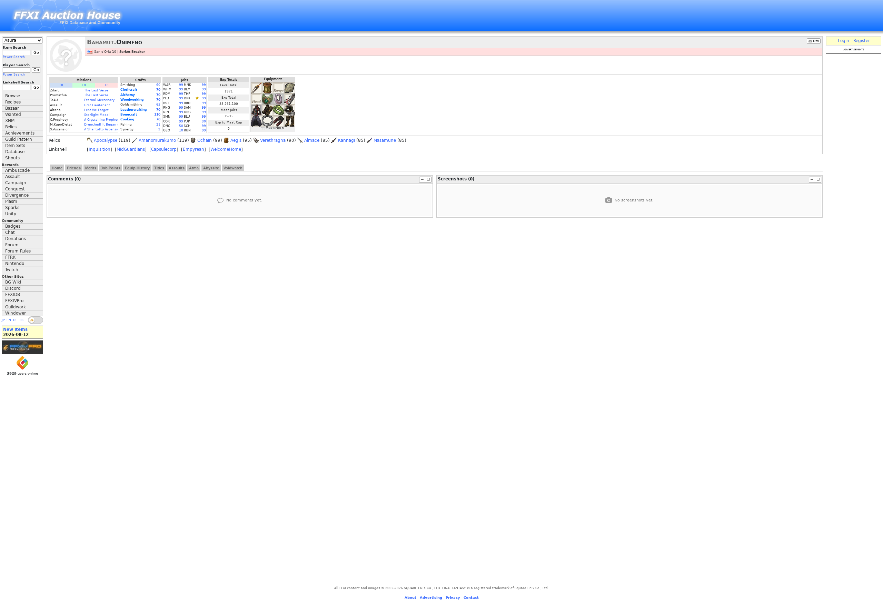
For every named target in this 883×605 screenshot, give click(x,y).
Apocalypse (105, 140)
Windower (15, 313)
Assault (12, 176)
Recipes (13, 102)
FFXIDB (12, 294)
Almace (311, 140)
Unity (10, 213)
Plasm (11, 201)
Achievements (19, 133)
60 (158, 85)
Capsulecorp (164, 149)
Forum (12, 244)
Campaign (15, 182)
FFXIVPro (14, 300)
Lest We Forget (96, 110)
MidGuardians (131, 149)
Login (843, 40)
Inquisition (99, 149)
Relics (11, 127)
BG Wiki (13, 282)
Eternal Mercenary (99, 100)
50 (181, 126)
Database (14, 151)
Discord (13, 288)
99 (181, 85)
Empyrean (193, 149)
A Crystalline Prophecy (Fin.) (107, 119)
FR (21, 320)
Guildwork (15, 307)
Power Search (14, 57)
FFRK (10, 257)
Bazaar (12, 108)
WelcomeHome (225, 149)
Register (861, 40)
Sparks (12, 207)
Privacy (453, 597)
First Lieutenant (97, 105)
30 (204, 121)
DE (15, 320)
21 (158, 124)
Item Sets (15, 145)
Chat (10, 232)
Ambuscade (17, 170)
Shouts (12, 158)
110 (157, 114)
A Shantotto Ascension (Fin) (107, 129)
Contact (471, 597)
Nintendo (14, 263)
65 (158, 104)
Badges (12, 226)
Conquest (15, 189)
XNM (9, 120)
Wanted (13, 114)
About (410, 597)
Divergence (17, 195)
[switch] (35, 320)
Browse (12, 95)
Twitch (11, 269)
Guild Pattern (18, 139)
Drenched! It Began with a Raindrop (113, 124)
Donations (15, 238)
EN (9, 320)
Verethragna (273, 140)
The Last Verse (96, 90)
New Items (15, 329)
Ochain (204, 140)
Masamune (385, 140)
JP (3, 320)
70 (158, 89)
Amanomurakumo (157, 140)
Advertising (431, 597)
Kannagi (346, 140)
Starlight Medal (97, 115)
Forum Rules (18, 251)
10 (61, 85)
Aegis (235, 140)
